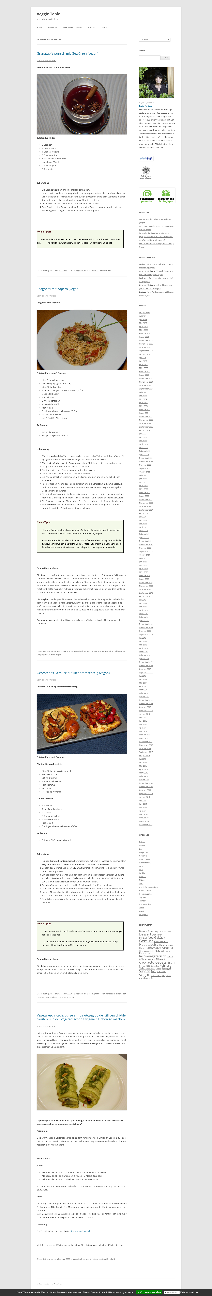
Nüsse (142, 880)
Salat (142, 968)
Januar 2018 (144, 658)
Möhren (143, 959)
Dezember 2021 (145, 499)
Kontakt (92, 27)
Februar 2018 (144, 655)
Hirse (141, 948)
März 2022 (143, 489)
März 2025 (143, 368)
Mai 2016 (143, 724)
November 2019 (146, 586)
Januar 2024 (144, 413)
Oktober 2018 (145, 631)
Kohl (141, 869)
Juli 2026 (142, 316)
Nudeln (51, 654)
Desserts (143, 845)
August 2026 (144, 312)
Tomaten (161, 971)
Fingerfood (144, 852)
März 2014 (143, 814)
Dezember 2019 (145, 582)
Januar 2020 (144, 579)
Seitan (158, 968)
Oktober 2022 (145, 465)
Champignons (165, 931)
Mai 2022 (143, 482)
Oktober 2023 (145, 423)
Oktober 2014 (145, 790)
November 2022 (146, 461)
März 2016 (143, 731)
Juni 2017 (143, 679)
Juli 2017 (142, 676)
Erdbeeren (157, 934)
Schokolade (150, 968)
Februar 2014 (144, 817)
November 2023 (146, 420)
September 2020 (146, 551)
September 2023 (146, 427)
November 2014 (146, 786)
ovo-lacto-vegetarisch (148, 887)
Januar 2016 (144, 738)
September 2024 (146, 388)
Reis (148, 965)
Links (104, 27)
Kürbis (142, 873)
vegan (58, 654)
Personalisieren (171, 1292)
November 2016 (146, 703)
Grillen (165, 942)
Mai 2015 (143, 766)
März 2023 (143, 447)
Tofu (153, 971)
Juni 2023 (143, 437)
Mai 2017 (143, 683)
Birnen (151, 931)
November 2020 (146, 544)
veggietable (80, 270)
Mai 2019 (143, 606)
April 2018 (143, 648)
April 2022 (143, 485)
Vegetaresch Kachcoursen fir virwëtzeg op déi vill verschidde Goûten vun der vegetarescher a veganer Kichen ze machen (81, 1017)
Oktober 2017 (145, 669)
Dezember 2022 (145, 458)
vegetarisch (144, 911)
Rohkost (165, 965)
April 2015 (143, 769)
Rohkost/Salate (145, 894)
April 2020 (143, 568)
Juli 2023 (142, 433)
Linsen (170, 956)
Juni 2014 (143, 804)
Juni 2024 (143, 395)
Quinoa (142, 966)
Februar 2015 (144, 776)
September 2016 (146, 710)
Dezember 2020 (145, 541)
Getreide (158, 941)
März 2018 (143, 651)
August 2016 (144, 714)
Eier (140, 849)
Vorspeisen (166, 975)
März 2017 (143, 689)
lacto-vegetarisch (152, 956)
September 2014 (146, 793)
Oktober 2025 (145, 347)
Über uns (52, 27)
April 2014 (143, 811)
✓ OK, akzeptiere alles (149, 1292)
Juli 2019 (142, 599)
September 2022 (146, 468)
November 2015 (146, 745)
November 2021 (146, 503)
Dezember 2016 (145, 700)
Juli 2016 (142, 717)
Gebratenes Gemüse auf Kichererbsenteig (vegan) (73, 673)
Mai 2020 (143, 565)
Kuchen (168, 951)
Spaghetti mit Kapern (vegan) (58, 289)
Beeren (143, 931)
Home (39, 27)
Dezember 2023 (145, 416)
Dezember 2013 (145, 824)
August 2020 (144, 555)
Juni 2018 (143, 641)
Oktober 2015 (145, 748)
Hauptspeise (96, 651)
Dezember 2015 (145, 741)
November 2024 (146, 382)
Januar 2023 (144, 454)
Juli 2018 (142, 638)
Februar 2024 (144, 409)
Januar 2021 (144, 537)
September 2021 (146, 510)
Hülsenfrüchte (145, 862)
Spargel (166, 968)
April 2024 (143, 402)
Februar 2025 (144, 371)
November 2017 (146, 665)
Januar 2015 (144, 779)
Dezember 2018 (145, 624)
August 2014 (144, 797)
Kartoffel (167, 948)
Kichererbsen (62, 997)
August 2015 (144, 755)
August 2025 (144, 354)
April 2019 (143, 610)
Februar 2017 (144, 693)
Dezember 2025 (145, 340)
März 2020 (143, 572)
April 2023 (143, 444)
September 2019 (146, 593)
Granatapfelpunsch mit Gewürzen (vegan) (67, 53)
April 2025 (143, 364)
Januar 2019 (144, 620)
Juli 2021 (142, 516)
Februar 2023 (144, 451)
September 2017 (146, 672)
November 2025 (146, 343)
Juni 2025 (143, 361)
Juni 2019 (143, 603)
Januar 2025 (144, 375)
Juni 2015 (143, 762)
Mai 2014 (143, 807)
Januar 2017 (144, 696)
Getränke (95, 270)
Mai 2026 (143, 323)
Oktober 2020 (145, 548)
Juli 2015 (142, 759)
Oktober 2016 (145, 707)
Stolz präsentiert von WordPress (50, 1284)
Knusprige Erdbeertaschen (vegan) (154, 233)
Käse (141, 866)
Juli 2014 (142, 800)
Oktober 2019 (145, 589)
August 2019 (144, 596)
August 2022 (144, 471)
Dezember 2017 (145, 662)
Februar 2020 (144, 575)
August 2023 (144, 430)
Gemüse (40, 997)
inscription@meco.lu (81, 1231)
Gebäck (159, 937)
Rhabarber (155, 966)
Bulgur (157, 931)
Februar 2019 (144, 617)
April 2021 (143, 527)
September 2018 (146, 634)
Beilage (142, 842)
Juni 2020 (143, 561)
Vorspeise (143, 914)
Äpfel (151, 978)
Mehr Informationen (189, 1292)
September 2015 (146, 752)
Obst (141, 883)
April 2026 (143, 326)
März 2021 (143, 530)
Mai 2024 (143, 399)
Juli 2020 (142, 558)
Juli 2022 (142, 475)
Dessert (145, 934)
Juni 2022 (143, 478)
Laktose (142, 876)
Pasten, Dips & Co (146, 890)
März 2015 (143, 772)
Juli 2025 (142, 357)
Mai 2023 (143, 440)
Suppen (142, 897)
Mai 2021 (143, 523)
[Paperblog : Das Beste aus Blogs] (146, 160)
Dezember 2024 (145, 378)
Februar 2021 (144, 534)
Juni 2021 (143, 520)
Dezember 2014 (145, 783)
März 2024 (143, 406)
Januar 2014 (144, 821)
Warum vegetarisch (72, 27)
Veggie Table (48, 13)
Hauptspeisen (166, 944)
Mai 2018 (143, 644)
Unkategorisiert (96, 1259)
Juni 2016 (143, 721)
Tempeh (142, 900)
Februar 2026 (144, 333)
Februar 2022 (144, 492)
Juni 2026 (143, 319)
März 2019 (143, 613)
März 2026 (143, 330)
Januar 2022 (144, 496)
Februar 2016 (144, 734)
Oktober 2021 (145, 506)
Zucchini (143, 978)
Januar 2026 (144, 337)
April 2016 (143, 727)
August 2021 (144, 513)
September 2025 (146, 350)
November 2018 (146, 627)
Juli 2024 (142, 392)
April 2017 (143, 686)
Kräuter (159, 951)
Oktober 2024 (145, 385)
